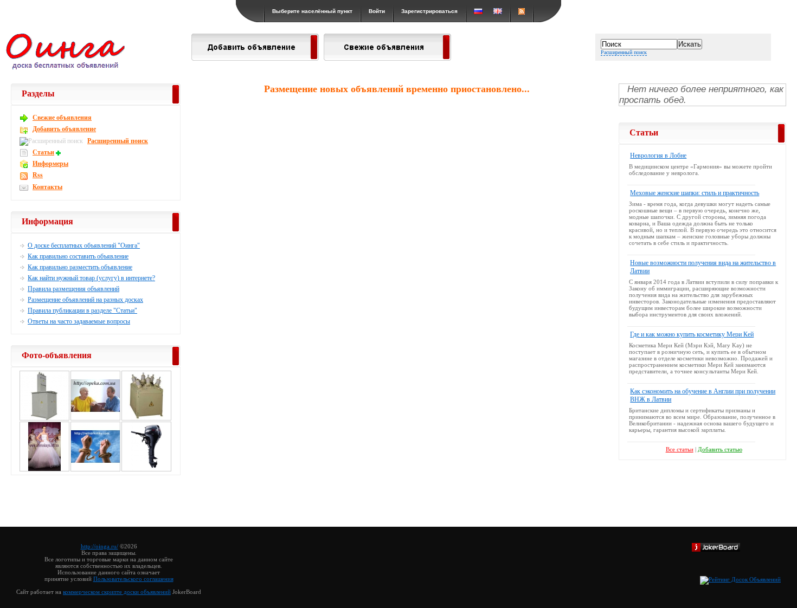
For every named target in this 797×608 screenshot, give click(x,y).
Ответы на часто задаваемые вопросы (79, 321)
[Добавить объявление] (255, 57)
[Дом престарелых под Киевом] (95, 419)
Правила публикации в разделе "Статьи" (82, 310)
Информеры (50, 163)
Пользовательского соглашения (133, 578)
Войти (377, 11)
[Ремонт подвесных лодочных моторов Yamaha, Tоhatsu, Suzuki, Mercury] (146, 470)
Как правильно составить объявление (78, 256)
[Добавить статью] (59, 152)
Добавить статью (720, 449)
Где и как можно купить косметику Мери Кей (692, 334)
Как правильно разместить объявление (80, 267)
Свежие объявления (62, 117)
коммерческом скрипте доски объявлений (117, 591)
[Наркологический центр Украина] (95, 470)
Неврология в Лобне (658, 155)
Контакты (47, 187)
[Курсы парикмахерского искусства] (44, 470)
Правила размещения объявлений (73, 289)
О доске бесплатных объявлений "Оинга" (84, 245)
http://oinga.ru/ (99, 546)
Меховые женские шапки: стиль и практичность (694, 193)
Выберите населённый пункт (312, 11)
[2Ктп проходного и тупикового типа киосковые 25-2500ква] (44, 419)
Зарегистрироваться (429, 11)
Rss (38, 175)
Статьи (43, 152)
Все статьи (679, 449)
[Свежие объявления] (387, 57)
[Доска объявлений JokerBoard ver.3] (716, 549)
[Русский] (478, 11)
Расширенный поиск (624, 52)
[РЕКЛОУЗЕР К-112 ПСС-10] (146, 419)
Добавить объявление (64, 129)
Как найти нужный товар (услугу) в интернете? (91, 278)
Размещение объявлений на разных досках (85, 299)
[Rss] (521, 11)
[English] (497, 11)
